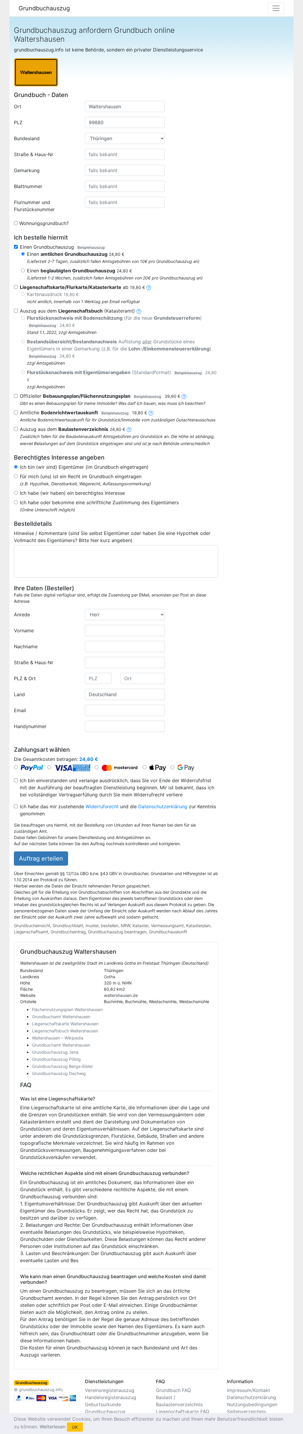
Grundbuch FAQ (173, 1390)
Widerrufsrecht (102, 806)
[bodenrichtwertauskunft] (151, 413)
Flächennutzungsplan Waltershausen (67, 1009)
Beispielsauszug (91, 247)
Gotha (109, 976)
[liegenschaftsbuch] (138, 311)
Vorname (24, 630)
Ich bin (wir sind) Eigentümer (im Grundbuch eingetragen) (84, 467)
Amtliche (83, 413)
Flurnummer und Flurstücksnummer (34, 205)
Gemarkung (27, 170)
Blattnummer (28, 186)
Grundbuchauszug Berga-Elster (62, 1066)
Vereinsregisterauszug (109, 1390)
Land (19, 694)
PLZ (18, 122)
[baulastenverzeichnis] (129, 429)
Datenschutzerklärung (162, 806)
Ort (17, 106)
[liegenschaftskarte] (148, 287)
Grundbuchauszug (44, 8)
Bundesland (27, 138)
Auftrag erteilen (41, 858)
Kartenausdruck (53, 294)
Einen (75, 254)
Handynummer (30, 726)
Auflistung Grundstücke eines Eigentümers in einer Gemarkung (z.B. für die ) (119, 348)
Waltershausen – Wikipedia (57, 1037)
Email (20, 710)
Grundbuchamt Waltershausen (61, 1016)
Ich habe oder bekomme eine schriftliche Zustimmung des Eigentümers (99, 502)
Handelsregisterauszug (110, 1397)
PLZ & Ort (25, 678)
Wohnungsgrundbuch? (44, 223)
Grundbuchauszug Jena (55, 1052)
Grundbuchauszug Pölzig (56, 1059)
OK (75, 1427)
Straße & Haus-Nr (33, 154)
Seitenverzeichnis (246, 1411)
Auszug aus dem (72, 429)
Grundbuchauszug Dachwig (59, 1073)
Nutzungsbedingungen (252, 1404)
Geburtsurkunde (103, 1404)
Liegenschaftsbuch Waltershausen (65, 1030)
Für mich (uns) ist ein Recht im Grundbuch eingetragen (80, 476)
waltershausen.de (121, 995)
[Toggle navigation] (276, 8)
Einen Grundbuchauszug (62, 247)
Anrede (22, 614)
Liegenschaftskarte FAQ (182, 1411)
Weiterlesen (52, 1427)
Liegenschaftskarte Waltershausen (65, 1023)
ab (82, 287)
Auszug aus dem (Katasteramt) (77, 311)
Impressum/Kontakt (248, 1390)
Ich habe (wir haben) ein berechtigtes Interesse (72, 493)
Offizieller (100, 396)
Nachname (26, 646)
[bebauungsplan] (184, 396)
